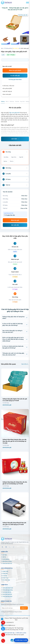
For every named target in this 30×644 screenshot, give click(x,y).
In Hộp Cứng (5, 571)
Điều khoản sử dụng (7, 561)
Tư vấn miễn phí (15, 75)
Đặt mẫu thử (15, 225)
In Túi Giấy (4, 575)
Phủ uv (11, 161)
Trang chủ (5, 8)
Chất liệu (12, 101)
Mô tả (7, 101)
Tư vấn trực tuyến (21, 640)
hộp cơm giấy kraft (14, 112)
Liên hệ (4, 557)
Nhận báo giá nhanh (15, 70)
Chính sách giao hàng (7, 590)
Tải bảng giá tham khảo (15, 79)
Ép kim (5, 161)
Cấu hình (17, 101)
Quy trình (22, 101)
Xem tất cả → (25, 364)
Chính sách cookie (21, 632)
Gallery (3, 101)
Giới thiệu (4, 554)
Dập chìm (13, 157)
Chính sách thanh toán (7, 587)
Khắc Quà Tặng (6, 580)
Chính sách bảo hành (7, 596)
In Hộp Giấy (5, 573)
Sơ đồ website (5, 559)
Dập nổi (21, 157)
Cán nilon (6, 157)
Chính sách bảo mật (7, 563)
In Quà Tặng (5, 577)
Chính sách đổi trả (6, 592)
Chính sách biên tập (9, 632)
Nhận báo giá (15, 220)
